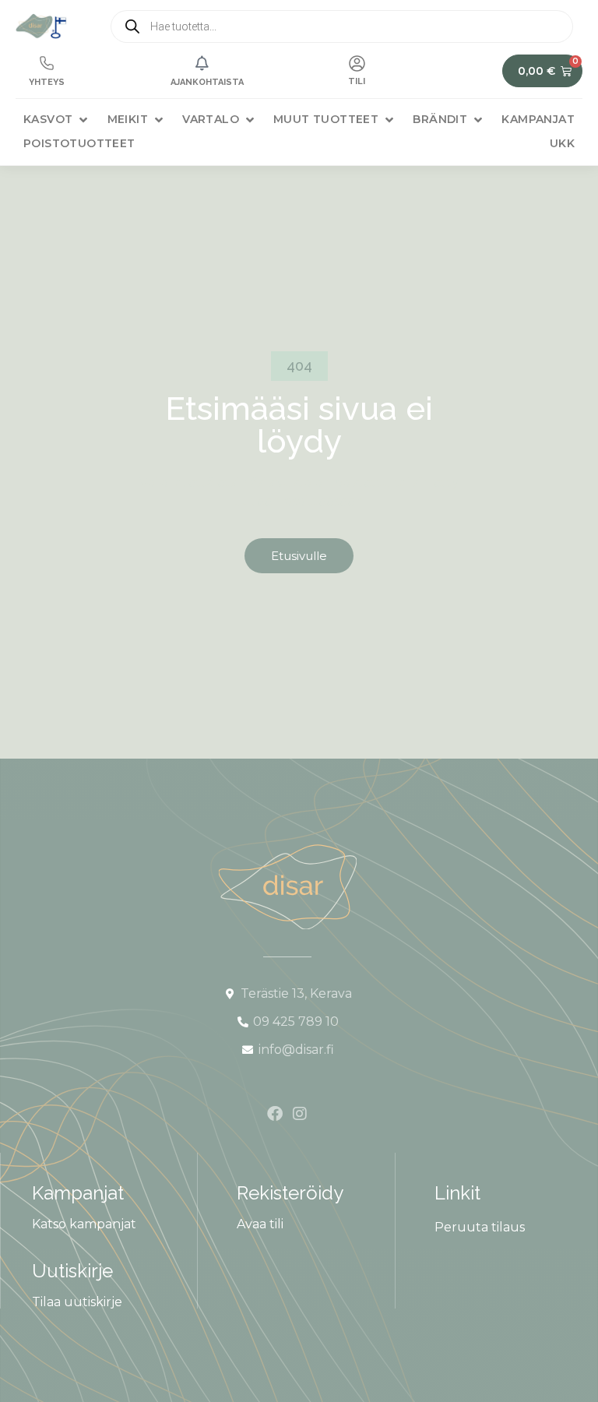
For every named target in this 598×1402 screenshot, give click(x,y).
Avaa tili (260, 1224)
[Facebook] (275, 1114)
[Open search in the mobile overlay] (341, 26)
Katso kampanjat (84, 1224)
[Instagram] (300, 1114)
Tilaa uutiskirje (77, 1302)
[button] (57, 119)
